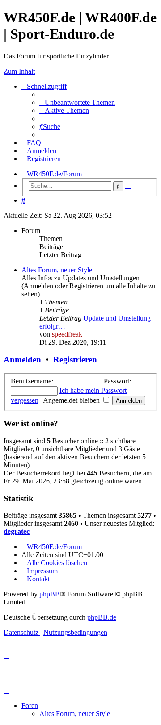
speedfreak (67, 334)
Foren (29, 705)
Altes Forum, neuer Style (56, 270)
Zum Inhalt (19, 71)
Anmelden (22, 359)
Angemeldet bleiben (72, 400)
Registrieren (75, 359)
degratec (17, 531)
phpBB (49, 594)
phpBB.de (101, 617)
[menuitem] (77, 102)
